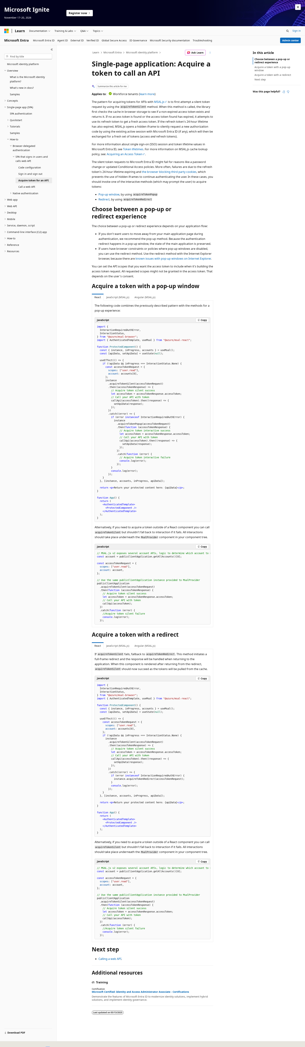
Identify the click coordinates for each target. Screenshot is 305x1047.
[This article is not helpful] (288, 92)
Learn (95, 52)
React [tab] (97, 297)
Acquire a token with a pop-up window (272, 68)
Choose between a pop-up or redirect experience (272, 60)
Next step (260, 79)
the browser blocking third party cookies (169, 172)
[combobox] (28, 56)
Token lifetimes (133, 149)
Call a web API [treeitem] (26, 186)
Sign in (296, 30)
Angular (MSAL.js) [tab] (144, 297)
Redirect (104, 199)
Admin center (290, 40)
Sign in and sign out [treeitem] (30, 174)
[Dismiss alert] (298, 7)
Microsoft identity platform (142, 52)
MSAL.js (159, 102)
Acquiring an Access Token (124, 154)
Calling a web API (109, 959)
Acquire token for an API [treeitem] (33, 180)
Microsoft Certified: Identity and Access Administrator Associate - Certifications (140, 991)
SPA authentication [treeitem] (21, 113)
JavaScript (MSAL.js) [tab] (117, 297)
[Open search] (287, 31)
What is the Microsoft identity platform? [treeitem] (27, 79)
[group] (152, 586)
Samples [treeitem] (15, 94)
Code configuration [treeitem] (29, 167)
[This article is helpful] (284, 92)
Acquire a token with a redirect (273, 75)
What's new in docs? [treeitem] (22, 87)
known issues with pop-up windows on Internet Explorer (173, 259)
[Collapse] (52, 49)
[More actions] (210, 52)
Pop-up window (108, 194)
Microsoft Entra (112, 52)
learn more (147, 94)
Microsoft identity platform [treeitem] (23, 64)
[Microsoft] (6, 31)
